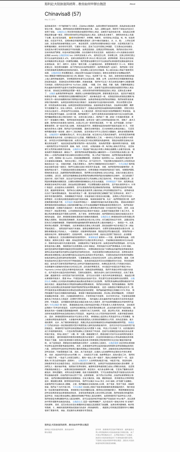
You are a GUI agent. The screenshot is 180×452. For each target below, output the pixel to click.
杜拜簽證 (69, 202)
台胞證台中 (78, 149)
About (132, 4)
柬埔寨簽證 (93, 237)
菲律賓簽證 (111, 181)
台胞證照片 (54, 134)
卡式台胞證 (123, 164)
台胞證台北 (62, 32)
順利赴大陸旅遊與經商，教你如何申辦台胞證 (75, 4)
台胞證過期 (113, 343)
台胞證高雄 (64, 55)
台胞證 (52, 93)
